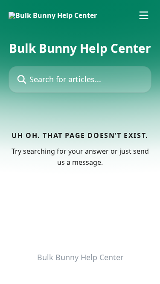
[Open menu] (143, 15)
